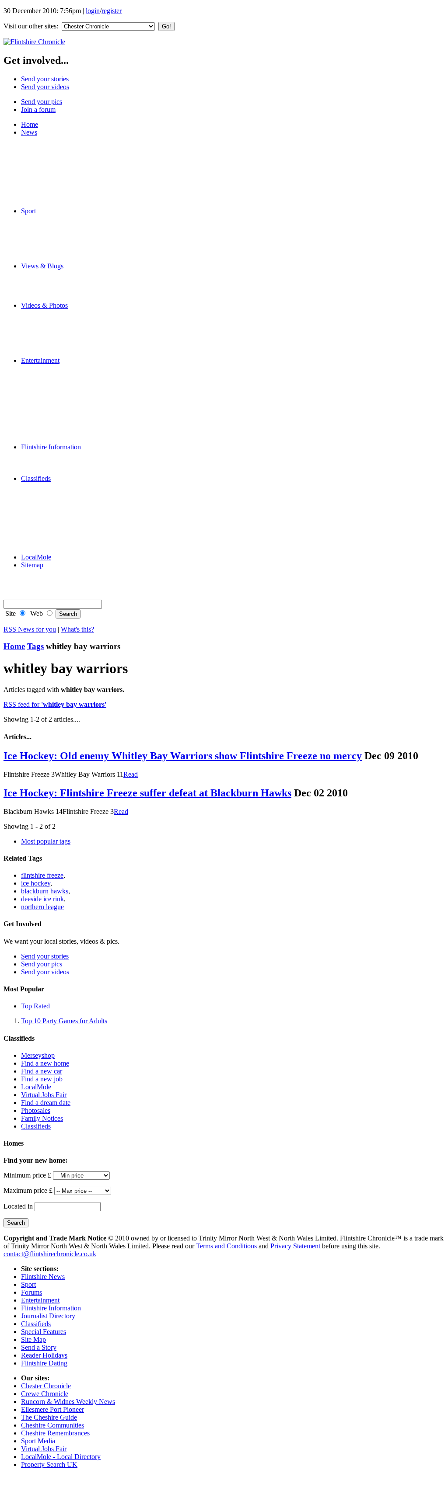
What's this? (77, 629)
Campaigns (54, 171)
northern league (42, 906)
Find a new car (41, 1071)
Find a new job (42, 1079)
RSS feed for (55, 704)
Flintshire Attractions (67, 455)
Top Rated (35, 1006)
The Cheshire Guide (49, 1417)
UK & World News (65, 179)
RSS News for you (30, 629)
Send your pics (41, 101)
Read (130, 774)
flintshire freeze (42, 875)
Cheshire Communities (52, 1425)
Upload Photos (59, 344)
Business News (59, 163)
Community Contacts (67, 470)
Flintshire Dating (61, 439)
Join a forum (38, 109)
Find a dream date (45, 1102)
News (29, 132)
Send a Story (38, 1347)
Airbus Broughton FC (68, 218)
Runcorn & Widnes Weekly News (68, 1401)
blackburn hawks (44, 891)
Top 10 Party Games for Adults (64, 1021)
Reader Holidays (61, 423)
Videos (48, 313)
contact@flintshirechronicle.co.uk (50, 1254)
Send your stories (45, 79)
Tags (35, 646)
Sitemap (32, 565)
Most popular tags (45, 841)
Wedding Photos (61, 336)
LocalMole (53, 502)
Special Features (61, 203)
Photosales (35, 1110)
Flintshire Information (51, 447)
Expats (47, 289)
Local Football (58, 242)
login (93, 10)
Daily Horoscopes (63, 431)
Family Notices (59, 525)
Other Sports (56, 258)
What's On (53, 384)
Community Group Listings (76, 399)
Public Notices (58, 533)
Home (29, 124)
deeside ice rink (42, 899)
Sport (28, 211)
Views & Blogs (42, 266)
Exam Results (57, 156)
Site (10, 613)
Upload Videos (59, 352)
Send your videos (45, 86)
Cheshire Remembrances (55, 1433)
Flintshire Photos (61, 321)
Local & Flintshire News (72, 148)
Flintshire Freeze (61, 226)
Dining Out (54, 392)
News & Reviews (63, 368)
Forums (49, 281)
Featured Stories (60, 140)
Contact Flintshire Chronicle (77, 580)
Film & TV (54, 376)
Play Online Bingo (64, 415)
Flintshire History (62, 462)
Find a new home (45, 1063)
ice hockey (35, 883)
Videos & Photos (44, 305)
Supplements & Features (72, 549)
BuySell (49, 517)
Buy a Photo (55, 573)
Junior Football (59, 234)
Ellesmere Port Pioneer (52, 1409)
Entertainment (40, 360)
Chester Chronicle (46, 1386)
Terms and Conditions (226, 1246)
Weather (49, 187)
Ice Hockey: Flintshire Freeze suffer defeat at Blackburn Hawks (147, 793)
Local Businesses (62, 510)
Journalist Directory (48, 1316)
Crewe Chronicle (44, 1393)
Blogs (46, 274)
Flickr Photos (56, 329)
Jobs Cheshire (57, 494)
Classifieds (36, 478)
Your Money (56, 541)
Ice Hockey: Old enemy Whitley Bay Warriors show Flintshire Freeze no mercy (183, 755)
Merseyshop (55, 486)
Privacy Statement (295, 1246)
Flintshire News (43, 1276)
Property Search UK (49, 1464)
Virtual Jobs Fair (43, 1094)
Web (35, 613)
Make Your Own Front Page (77, 195)
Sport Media (38, 1441)
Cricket (48, 250)
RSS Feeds (53, 588)
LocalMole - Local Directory (61, 1456)
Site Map (33, 1339)
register (112, 10)
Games (48, 407)
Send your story (60, 297)
